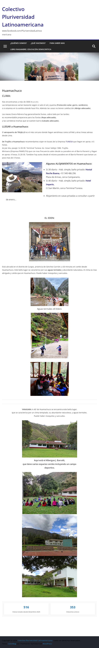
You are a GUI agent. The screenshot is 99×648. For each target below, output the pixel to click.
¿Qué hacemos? (38, 43)
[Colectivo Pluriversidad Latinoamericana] (49, 54)
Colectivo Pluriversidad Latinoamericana (23, 16)
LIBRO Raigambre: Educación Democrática (30, 49)
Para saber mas (57, 43)
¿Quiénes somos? (18, 43)
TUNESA (69, 141)
